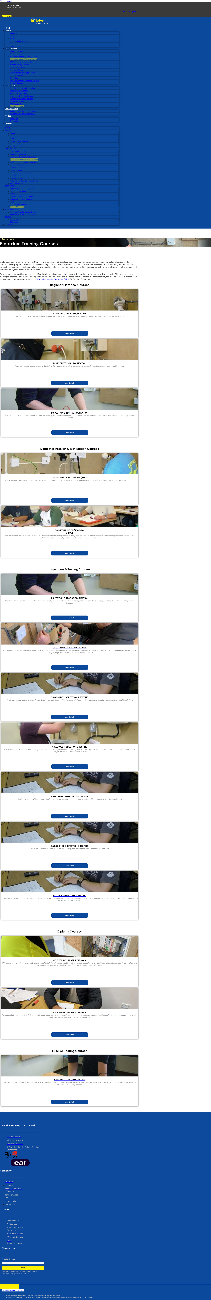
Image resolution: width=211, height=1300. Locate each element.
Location (13, 36)
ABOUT (8, 30)
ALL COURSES (11, 48)
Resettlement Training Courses (22, 73)
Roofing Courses (16, 75)
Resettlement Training (19, 41)
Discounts (14, 121)
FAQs (12, 38)
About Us (13, 33)
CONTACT (9, 123)
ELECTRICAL (10, 85)
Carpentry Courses (17, 54)
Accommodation (17, 44)
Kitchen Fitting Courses (19, 64)
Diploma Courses (17, 101)
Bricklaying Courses (18, 51)
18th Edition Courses (18, 93)
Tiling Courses (15, 78)
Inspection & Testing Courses (22, 96)
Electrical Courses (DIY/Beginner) (23, 56)
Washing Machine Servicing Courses (24, 81)
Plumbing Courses (17, 70)
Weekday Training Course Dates (23, 111)
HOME (7, 28)
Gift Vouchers (15, 46)
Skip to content (6, 1)
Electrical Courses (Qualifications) (23, 59)
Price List (14, 119)
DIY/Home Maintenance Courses (23, 62)
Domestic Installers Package (21, 99)
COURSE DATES (11, 108)
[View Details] (69, 310)
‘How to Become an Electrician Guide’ (52, 279)
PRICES (8, 116)
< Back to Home (7, 239)
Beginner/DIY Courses (19, 91)
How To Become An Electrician (22, 88)
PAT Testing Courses (18, 104)
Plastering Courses (17, 67)
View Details (69, 333)
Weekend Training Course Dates (22, 114)
